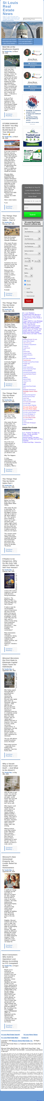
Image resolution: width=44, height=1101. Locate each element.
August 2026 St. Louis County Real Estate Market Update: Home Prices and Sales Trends (32, 332)
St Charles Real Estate (29, 401)
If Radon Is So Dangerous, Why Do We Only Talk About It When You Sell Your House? (10, 563)
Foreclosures (27, 360)
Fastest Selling (27, 353)
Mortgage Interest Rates (30, 391)
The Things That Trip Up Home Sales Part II (9, 395)
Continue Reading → (10, 114)
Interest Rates (27, 379)
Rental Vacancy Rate (29, 396)
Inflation (25, 377)
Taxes (24, 421)
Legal (24, 382)
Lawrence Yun (27, 381)
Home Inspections (28, 367)
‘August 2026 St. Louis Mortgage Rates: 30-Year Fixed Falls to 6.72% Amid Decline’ (33, 322)
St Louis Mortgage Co (29, 414)
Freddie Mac (26, 363)
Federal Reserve (27, 355)
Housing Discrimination (29, 372)
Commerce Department (29, 344)
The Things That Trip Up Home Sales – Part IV (9, 218)
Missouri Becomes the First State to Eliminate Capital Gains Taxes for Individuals (10, 662)
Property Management (29, 394)
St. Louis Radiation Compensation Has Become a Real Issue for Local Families (32, 314)
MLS (24, 388)
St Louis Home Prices (30, 407)
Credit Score (26, 348)
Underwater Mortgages (29, 422)
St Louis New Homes (29, 416)
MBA (24, 384)
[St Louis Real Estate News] (22, 30)
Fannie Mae (26, 351)
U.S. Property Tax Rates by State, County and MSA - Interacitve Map (31, 434)
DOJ (24, 349)
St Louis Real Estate (29, 417)
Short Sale (26, 398)
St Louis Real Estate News (10, 8)
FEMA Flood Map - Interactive (32, 442)
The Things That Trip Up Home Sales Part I (9, 481)
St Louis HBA (26, 403)
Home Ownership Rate (29, 368)
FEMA (25, 356)
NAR (24, 393)
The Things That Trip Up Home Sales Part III (9, 305)
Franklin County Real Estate (31, 362)
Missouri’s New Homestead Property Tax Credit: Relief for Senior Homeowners (9, 862)
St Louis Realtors (28, 419)
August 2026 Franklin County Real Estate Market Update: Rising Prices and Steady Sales (32, 327)
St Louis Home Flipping (29, 405)
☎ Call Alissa (32, 63)
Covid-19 (25, 346)
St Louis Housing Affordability (31, 410)
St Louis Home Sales (30, 409)
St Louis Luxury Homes (29, 412)
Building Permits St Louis (30, 339)
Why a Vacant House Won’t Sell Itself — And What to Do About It (10, 767)
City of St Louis (27, 343)
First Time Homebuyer (29, 358)
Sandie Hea (8, 51)
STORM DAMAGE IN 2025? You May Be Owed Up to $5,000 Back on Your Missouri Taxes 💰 (10, 128)
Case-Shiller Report (28, 341)
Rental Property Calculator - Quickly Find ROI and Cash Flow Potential (33, 439)
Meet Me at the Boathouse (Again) (10, 48)
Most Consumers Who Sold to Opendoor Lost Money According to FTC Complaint (10, 959)
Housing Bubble (27, 370)
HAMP (25, 365)
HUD (24, 376)
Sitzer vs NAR (27, 400)
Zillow (24, 424)
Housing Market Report (29, 374)
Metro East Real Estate (29, 386)
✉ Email (32, 67)
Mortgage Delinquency (29, 389)
